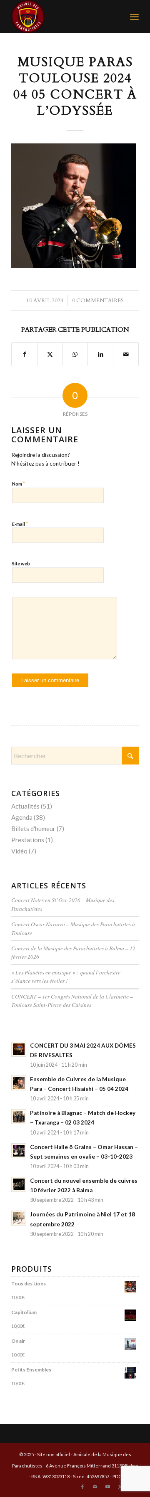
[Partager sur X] (50, 354)
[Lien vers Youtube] (107, 1486)
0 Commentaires (98, 300)
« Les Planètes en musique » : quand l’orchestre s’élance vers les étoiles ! (65, 976)
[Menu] (134, 17)
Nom (18, 483)
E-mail (20, 523)
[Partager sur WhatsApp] (75, 354)
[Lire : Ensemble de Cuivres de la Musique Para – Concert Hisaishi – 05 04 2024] (18, 1082)
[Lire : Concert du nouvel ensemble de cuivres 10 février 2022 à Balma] (18, 1184)
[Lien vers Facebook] (82, 1486)
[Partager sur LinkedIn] (100, 354)
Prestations (27, 839)
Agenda (21, 817)
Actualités (25, 806)
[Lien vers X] (120, 1486)
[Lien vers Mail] (95, 1486)
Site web (21, 563)
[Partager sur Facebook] (24, 354)
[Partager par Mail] (125, 354)
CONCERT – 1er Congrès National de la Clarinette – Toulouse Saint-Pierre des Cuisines (72, 1000)
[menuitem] (134, 17)
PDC (117, 1476)
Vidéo (19, 851)
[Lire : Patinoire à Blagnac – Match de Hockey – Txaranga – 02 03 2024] (18, 1116)
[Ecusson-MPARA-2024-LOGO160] (62, 16)
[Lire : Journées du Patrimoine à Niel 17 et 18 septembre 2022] (18, 1218)
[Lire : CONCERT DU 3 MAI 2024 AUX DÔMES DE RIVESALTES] (18, 1049)
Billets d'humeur (33, 828)
